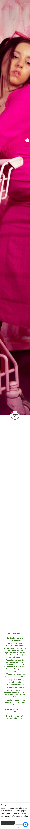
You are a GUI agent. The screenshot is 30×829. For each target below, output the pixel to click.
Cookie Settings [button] (15, 827)
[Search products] (27, 140)
